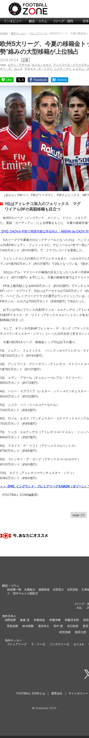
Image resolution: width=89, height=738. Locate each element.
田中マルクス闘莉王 (25, 593)
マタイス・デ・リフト (38, 68)
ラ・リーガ (38, 644)
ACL (79, 607)
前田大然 (80, 632)
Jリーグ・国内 (63, 21)
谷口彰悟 (72, 626)
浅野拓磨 (10, 620)
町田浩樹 (65, 632)
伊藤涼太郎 (72, 620)
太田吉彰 (72, 589)
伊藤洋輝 (54, 620)
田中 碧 (58, 626)
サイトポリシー (78, 693)
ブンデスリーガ (59, 644)
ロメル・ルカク (41, 64)
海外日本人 (9, 616)
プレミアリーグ (17, 644)
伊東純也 (39, 620)
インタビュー (13, 21)
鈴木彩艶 (28, 626)
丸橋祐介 (29, 589)
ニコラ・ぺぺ (62, 68)
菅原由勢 (12, 626)
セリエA (78, 644)
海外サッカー (13, 640)
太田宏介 (58, 589)
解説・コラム (38, 21)
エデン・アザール (19, 64)
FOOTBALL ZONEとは (30, 693)
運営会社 (56, 693)
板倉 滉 (24, 620)
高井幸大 (43, 626)
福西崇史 (44, 589)
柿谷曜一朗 (14, 589)
